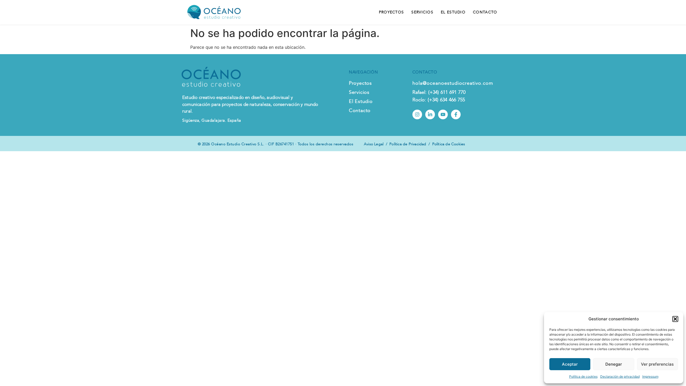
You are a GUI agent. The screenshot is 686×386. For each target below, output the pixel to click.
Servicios (422, 12)
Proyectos (391, 12)
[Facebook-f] (456, 114)
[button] (675, 319)
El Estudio (453, 12)
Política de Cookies (448, 144)
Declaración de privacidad (620, 376)
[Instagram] (417, 114)
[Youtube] (443, 114)
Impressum (650, 376)
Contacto (485, 12)
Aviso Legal (373, 144)
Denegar (613, 364)
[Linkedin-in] (430, 114)
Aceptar (570, 364)
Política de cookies (583, 376)
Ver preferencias (657, 364)
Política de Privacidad (407, 144)
